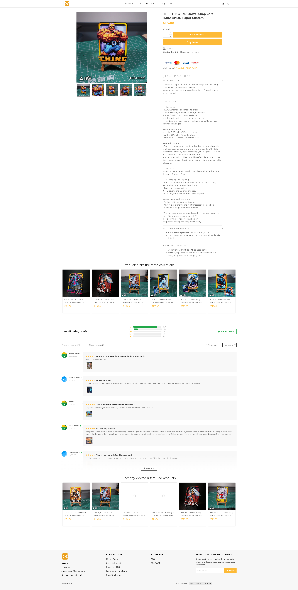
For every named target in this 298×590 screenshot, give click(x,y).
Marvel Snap (112, 559)
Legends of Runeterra (116, 571)
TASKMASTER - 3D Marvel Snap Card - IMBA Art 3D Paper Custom (75, 514)
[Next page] (146, 90)
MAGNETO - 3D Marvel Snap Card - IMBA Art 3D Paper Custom (222, 514)
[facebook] (63, 575)
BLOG (170, 4)
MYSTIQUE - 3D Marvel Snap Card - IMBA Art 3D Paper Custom (133, 301)
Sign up (230, 570)
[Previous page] (77, 90)
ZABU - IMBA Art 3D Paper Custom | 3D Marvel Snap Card (163, 514)
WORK (128, 4)
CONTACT (155, 563)
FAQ (163, 4)
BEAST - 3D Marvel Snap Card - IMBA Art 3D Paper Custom (220, 301)
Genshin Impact (113, 563)
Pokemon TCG (113, 567)
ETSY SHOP (142, 4)
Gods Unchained (114, 575)
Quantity (167, 29)
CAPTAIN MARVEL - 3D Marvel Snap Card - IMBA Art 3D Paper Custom (134, 514)
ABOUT (154, 4)
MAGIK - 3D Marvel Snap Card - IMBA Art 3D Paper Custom (104, 301)
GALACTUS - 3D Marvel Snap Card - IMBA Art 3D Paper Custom (74, 301)
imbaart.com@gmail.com (73, 571)
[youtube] (72, 575)
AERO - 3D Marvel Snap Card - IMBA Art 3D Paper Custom (162, 301)
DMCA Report (181, 584)
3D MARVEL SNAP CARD (185, 68)
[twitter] (67, 575)
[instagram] (77, 575)
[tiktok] (81, 575)
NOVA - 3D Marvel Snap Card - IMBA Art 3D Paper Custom (191, 301)
